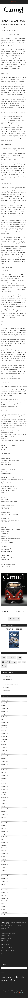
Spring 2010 (4, 878)
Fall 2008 (3, 895)
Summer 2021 (4, 756)
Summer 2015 (4, 820)
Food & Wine (11, 658)
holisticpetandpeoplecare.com (9, 501)
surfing (19, 662)
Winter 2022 (4, 739)
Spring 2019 (4, 778)
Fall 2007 (3, 903)
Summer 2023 (4, 733)
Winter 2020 (4, 761)
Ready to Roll (4, 954)
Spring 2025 (4, 714)
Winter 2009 (4, 892)
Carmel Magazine (14, 10)
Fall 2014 (3, 828)
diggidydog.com (5, 533)
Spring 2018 (4, 789)
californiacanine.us (6, 464)
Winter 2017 (4, 803)
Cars (3, 658)
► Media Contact (5, 687)
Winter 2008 (4, 901)
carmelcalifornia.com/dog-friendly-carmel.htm (12, 440)
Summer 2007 (4, 906)
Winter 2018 (4, 792)
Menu (15, 2)
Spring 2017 (4, 800)
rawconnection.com (6, 524)
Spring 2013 (4, 845)
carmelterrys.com (5, 561)
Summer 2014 (4, 831)
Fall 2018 (3, 783)
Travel (4, 666)
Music (14, 662)
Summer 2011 (4, 864)
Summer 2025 (4, 708)
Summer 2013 (4, 842)
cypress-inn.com (5, 449)
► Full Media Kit (5, 690)
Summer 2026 (4, 700)
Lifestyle (9, 566)
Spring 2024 (4, 725)
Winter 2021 (4, 750)
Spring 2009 (4, 889)
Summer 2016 (4, 809)
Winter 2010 (4, 881)
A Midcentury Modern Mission (8, 947)
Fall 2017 (3, 795)
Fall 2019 (3, 772)
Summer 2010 (4, 876)
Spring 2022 (4, 747)
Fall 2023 (3, 730)
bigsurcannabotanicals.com (8, 483)
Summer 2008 (4, 898)
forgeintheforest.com (6, 551)
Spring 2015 (4, 823)
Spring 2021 (4, 758)
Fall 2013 (3, 839)
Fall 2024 (3, 719)
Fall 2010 (3, 873)
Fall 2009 (3, 884)
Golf (19, 658)
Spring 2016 (4, 811)
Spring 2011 (4, 867)
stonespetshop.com (6, 473)
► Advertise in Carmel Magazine (9, 684)
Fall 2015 (3, 817)
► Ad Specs (4, 682)
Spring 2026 (4, 703)
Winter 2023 (4, 728)
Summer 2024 (4, 722)
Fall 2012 (3, 850)
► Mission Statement (6, 679)
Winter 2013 (4, 848)
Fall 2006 (3, 915)
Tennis (24, 662)
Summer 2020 (4, 764)
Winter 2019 (4, 781)
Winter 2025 (4, 705)
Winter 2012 (4, 859)
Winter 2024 (4, 717)
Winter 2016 (4, 814)
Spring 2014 (4, 834)
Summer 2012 (4, 853)
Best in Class (4, 960)
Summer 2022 (4, 744)
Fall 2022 (3, 742)
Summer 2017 (4, 797)
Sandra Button (4, 957)
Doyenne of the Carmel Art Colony (9, 950)
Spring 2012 (4, 856)
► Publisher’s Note (6, 676)
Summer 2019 (4, 775)
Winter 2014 (4, 836)
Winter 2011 (4, 870)
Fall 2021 (3, 753)
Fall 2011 (3, 862)
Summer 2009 (4, 887)
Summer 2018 (4, 786)
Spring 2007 (4, 909)
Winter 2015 (4, 825)
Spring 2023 (4, 736)
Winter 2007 (4, 912)
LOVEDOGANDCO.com (7, 542)
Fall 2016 (3, 806)
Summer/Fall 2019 (11, 564)
